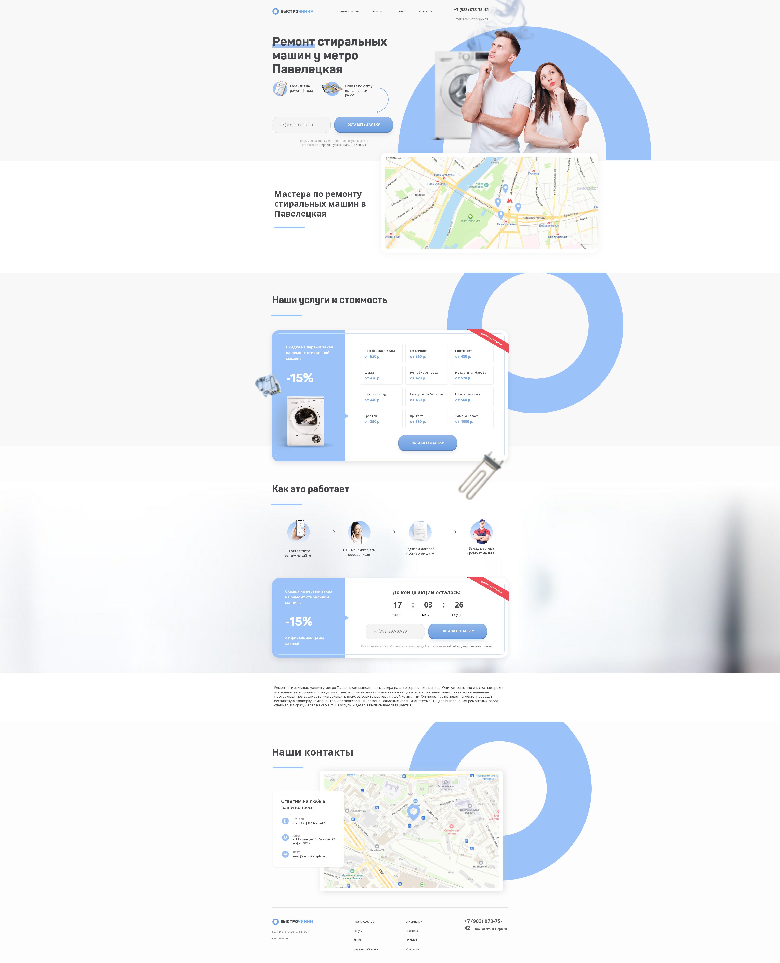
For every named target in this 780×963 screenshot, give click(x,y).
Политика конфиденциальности (290, 931)
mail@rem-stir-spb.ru (471, 19)
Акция (357, 940)
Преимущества (349, 11)
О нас (401, 11)
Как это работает (365, 949)
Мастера (412, 931)
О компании (414, 921)
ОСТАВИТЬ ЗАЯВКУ (363, 125)
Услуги (377, 11)
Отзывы (411, 940)
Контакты (426, 11)
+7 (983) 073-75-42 (471, 9)
